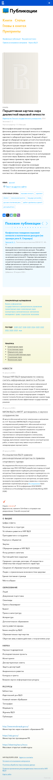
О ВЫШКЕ (7, 518)
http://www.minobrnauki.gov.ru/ (16, 726)
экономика (35, 314)
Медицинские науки (15, 352)
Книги (7, 20)
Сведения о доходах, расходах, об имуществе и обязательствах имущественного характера (23, 562)
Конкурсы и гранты (11, 675)
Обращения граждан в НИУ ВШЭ (16, 548)
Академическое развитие (13, 671)
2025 (29, 327)
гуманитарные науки (13, 309)
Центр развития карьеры (13, 626)
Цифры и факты (9, 523)
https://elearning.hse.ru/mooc (15, 744)
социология (25, 314)
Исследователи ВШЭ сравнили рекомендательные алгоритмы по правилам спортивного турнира (24, 458)
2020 (11, 330)
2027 (20, 327)
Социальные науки (15, 357)
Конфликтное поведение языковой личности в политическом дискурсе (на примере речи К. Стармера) (24, 235)
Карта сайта (7, 774)
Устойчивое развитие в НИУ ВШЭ (17, 531)
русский (12, 183)
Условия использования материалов (16, 761)
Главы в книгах (14, 25)
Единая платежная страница (14, 576)
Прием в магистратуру (12, 613)
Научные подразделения (13, 650)
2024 (33, 327)
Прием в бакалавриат (11, 604)
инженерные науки (28, 309)
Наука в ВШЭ (33, 43)
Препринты (12, 31)
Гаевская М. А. (10, 242)
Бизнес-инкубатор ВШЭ (12, 630)
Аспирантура (8, 617)
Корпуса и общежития (12, 540)
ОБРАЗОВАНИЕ (10, 587)
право (18, 314)
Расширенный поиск (29, 39)
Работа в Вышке (9, 580)
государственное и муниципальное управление (23, 306)
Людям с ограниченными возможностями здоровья (24, 572)
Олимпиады (7, 600)
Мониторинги (8, 658)
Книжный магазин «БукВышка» (15, 699)
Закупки (6, 544)
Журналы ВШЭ (9, 712)
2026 (24, 327)
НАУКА (6, 645)
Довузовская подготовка (13, 596)
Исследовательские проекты (15, 654)
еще (20, 330)
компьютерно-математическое (17, 311)
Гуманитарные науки (15, 346)
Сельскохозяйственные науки (19, 354)
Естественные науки (15, 349)
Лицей (5, 591)
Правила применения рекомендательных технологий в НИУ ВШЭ (25, 769)
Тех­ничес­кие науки (15, 359)
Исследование (34, 483)
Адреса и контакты (26, 757)
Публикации (23, 10)
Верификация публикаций (12, 39)
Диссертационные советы (14, 662)
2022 (42, 327)
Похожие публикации (23, 223)
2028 (16, 327)
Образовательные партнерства (16, 634)
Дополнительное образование (16, 621)
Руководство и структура (13, 527)
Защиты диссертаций (11, 667)
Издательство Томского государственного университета (22, 118)
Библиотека (7, 691)
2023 (38, 327)
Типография (7, 703)
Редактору (47, 777)
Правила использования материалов (15, 43)
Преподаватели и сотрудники (15, 535)
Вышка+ (6, 609)
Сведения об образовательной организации (21, 567)
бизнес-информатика (13, 304)
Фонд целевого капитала (13, 552)
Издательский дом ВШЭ (12, 695)
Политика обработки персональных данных (19, 765)
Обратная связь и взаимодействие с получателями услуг (26, 638)
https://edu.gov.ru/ (11, 735)
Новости (7, 368)
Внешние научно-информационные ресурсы (21, 679)
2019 (16, 330)
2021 (7, 330)
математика (34, 311)
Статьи (20, 20)
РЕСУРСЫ (7, 686)
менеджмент (10, 314)
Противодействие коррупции (15, 557)
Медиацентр (8, 708)
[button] (12, 227)
